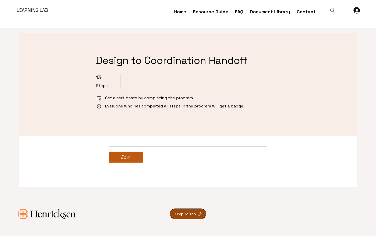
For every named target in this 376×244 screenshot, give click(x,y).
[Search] (332, 10)
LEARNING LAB (32, 10)
